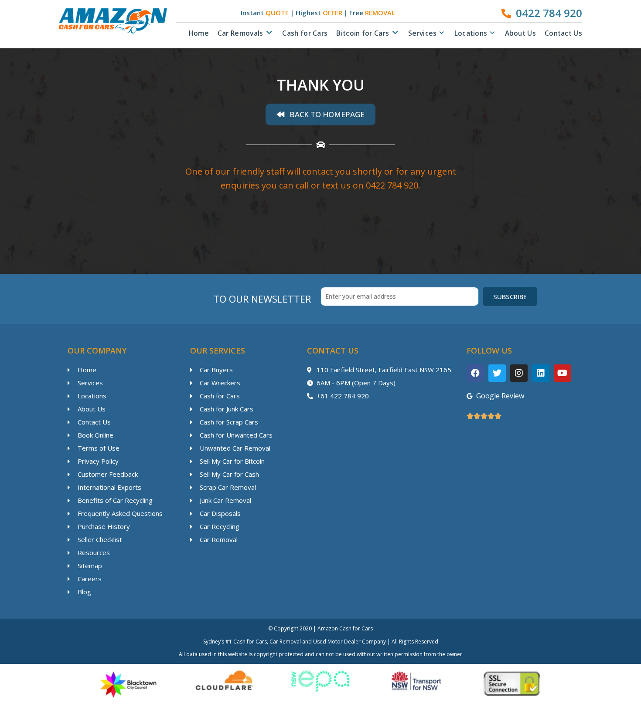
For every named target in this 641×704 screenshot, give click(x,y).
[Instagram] (519, 373)
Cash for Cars (304, 33)
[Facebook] (475, 373)
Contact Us (563, 33)
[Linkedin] (540, 373)
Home (199, 33)
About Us (520, 33)
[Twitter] (497, 373)
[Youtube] (562, 373)
